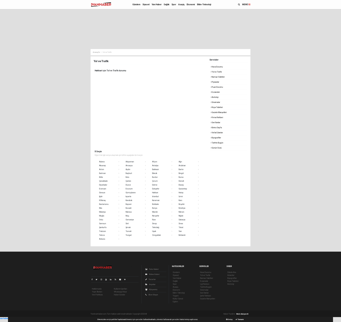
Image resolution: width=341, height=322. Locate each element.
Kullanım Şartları (120, 289)
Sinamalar (215, 102)
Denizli (181, 181)
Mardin (155, 212)
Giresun (102, 193)
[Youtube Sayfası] (107, 279)
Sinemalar (204, 290)
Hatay (181, 193)
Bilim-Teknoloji (204, 4)
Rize (154, 220)
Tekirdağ (155, 227)
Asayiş (181, 4)
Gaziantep (183, 189)
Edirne (154, 185)
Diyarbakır (103, 185)
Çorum (155, 181)
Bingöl (181, 173)
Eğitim (175, 302)
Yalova (102, 235)
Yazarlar (152, 279)
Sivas (181, 223)
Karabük (129, 200)
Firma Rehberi (217, 117)
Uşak (154, 231)
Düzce (128, 185)
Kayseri (129, 204)
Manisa (129, 212)
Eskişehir (155, 189)
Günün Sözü (216, 148)
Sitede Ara (231, 272)
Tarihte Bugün (217, 143)
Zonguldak (156, 235)
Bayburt (129, 173)
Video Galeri (154, 274)
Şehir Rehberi (205, 296)
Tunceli (128, 231)
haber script (196, 314)
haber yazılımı (153, 314)
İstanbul (155, 196)
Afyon (154, 162)
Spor (174, 4)
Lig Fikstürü (204, 284)
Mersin (181, 212)
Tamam (240, 319)
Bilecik (154, 173)
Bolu (127, 177)
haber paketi (164, 314)
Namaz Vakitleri (218, 77)
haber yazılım (185, 314)
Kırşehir (182, 204)
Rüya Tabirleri (217, 107)
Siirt (127, 223)
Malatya (102, 212)
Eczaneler (215, 92)
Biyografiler (216, 138)
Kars (180, 200)
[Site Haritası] (121, 279)
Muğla (101, 216)
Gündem (136, 4)
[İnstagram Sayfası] (102, 279)
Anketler (230, 275)
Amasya (129, 165)
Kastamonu (104, 204)
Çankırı (128, 181)
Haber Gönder (119, 295)
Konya (154, 208)
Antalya (155, 165)
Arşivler (152, 284)
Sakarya (182, 220)
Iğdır (101, 196)
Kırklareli (182, 235)
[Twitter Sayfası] (98, 279)
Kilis (100, 208)
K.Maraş (102, 200)
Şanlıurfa (102, 227)
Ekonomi (191, 4)
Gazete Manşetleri (219, 112)
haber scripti (175, 314)
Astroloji (214, 97)
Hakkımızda (97, 289)
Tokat (181, 227)
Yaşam (176, 296)
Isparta (128, 196)
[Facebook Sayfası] (93, 279)
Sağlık (166, 4)
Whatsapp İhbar (120, 292)
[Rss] (116, 279)
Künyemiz (153, 289)
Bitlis (101, 177)
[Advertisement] (170, 29)
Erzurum (129, 189)
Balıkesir (155, 169)
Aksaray (102, 165)
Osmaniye (130, 220)
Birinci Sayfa (216, 127)
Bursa (181, 177)
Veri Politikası (97, 295)
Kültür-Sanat (178, 299)
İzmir (181, 196)
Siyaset (146, 4)
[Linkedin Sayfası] (112, 279)
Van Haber (157, 4)
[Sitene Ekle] (126, 279)
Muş (127, 216)
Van (180, 231)
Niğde (181, 216)
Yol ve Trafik (216, 72)
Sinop (154, 223)
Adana (102, 162)
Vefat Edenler (217, 133)
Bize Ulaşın (153, 295)
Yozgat (129, 235)
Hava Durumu (217, 67)
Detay (230, 319)
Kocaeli (128, 208)
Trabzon (102, 231)
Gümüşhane (131, 193)
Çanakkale (103, 181)
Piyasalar (215, 82)
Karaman (156, 200)
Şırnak (128, 227)
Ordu (101, 220)
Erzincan (102, 189)
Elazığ (181, 185)
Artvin (101, 169)
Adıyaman (130, 162)
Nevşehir (155, 216)
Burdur (155, 177)
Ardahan (182, 165)
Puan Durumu (217, 87)
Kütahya (182, 208)
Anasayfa (96, 52)
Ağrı (180, 162)
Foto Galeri (154, 269)
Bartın (181, 169)
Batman (102, 173)
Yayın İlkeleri (97, 292)
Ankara (102, 239)
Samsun (102, 223)
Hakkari (155, 193)
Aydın (128, 169)
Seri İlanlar (215, 122)
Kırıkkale (155, 204)
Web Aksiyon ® (242, 314)
